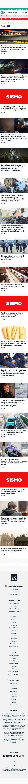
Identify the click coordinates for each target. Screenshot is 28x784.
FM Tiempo (14, 699)
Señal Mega (14, 606)
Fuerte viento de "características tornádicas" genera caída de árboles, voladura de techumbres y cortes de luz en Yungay (14, 740)
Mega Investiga (13, 646)
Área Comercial (14, 592)
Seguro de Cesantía (13, 671)
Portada (4, 22)
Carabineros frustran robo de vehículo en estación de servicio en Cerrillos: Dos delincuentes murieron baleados (13, 721)
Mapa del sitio (22, 770)
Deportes (13, 630)
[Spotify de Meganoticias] (20, 757)
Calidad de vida (13, 628)
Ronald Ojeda (9, 9)
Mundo (14, 622)
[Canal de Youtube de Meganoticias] (14, 757)
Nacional (13, 620)
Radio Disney (13, 705)
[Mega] (14, 765)
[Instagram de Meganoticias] (10, 757)
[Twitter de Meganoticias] (7, 757)
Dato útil (13, 633)
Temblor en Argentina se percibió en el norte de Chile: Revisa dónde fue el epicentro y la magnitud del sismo (13, 733)
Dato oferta (13, 644)
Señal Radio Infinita (14, 611)
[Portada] (1, 16)
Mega (13, 686)
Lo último (9, 15)
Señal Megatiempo (14, 609)
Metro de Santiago (13, 674)
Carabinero (20, 9)
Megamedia (13, 683)
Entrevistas (14, 641)
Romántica (14, 696)
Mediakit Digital (14, 594)
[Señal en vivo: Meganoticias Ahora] (14, 20)
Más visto (25, 15)
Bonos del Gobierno (13, 663)
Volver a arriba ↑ (14, 773)
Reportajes (14, 638)
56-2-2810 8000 (6, 770)
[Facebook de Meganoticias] (4, 757)
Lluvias (15, 9)
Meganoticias (13, 688)
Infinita (14, 694)
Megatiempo (13, 691)
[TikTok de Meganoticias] (17, 757)
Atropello (3, 9)
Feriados (13, 658)
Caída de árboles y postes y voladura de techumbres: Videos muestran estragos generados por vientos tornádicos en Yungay (13, 727)
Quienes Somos (14, 589)
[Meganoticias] (14, 577)
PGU (13, 669)
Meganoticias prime (13, 636)
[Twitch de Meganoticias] (23, 757)
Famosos (13, 666)
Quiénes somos (14, 770)
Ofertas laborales (14, 661)
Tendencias (13, 625)
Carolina (13, 702)
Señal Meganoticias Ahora (14, 603)
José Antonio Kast (13, 655)
